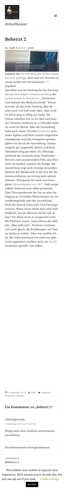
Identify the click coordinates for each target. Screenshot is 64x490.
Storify (53, 241)
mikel (33, 392)
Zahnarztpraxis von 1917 (27, 184)
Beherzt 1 (21, 47)
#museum (46, 392)
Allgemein (10, 395)
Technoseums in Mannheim (22, 98)
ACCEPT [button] (32, 484)
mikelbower (16, 23)
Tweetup (20, 395)
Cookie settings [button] (49, 479)
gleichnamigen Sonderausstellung (31, 94)
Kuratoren (44, 131)
